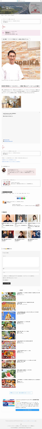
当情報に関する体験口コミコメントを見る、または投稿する (11, 161)
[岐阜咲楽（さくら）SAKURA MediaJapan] (21, 1)
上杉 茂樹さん (11, 22)
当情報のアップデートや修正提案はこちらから (9, 159)
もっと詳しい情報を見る (27, 409)
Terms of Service (31, 420)
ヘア (15, 193)
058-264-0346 (6, 139)
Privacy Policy (25, 420)
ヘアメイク (28, 193)
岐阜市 (4, 193)
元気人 (13, 193)
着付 (25, 193)
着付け (23, 193)
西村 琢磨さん (11, 153)
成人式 (20, 193)
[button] (41, 1)
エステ (18, 193)
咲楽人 (10, 193)
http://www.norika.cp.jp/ (8, 141)
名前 (3, 268)
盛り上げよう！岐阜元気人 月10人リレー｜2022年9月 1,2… (22, 183)
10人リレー (7, 193)
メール (4, 272)
